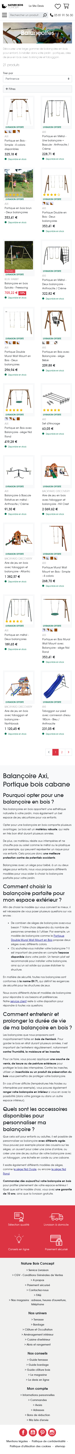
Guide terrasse (38, 1360)
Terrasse (39, 1319)
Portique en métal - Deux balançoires (17, 637)
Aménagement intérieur (38, 1334)
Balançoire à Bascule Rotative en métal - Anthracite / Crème (18, 499)
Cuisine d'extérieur (38, 1339)
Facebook (23, 1432)
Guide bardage (39, 1365)
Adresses (38, 1410)
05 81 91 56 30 (63, 15)
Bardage (38, 1324)
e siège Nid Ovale (25, 1169)
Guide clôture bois (38, 1370)
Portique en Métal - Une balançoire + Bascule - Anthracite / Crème (55, 143)
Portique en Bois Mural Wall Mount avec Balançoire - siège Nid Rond (56, 646)
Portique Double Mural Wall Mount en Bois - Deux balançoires (18, 358)
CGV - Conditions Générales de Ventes (38, 1275)
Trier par (8, 73)
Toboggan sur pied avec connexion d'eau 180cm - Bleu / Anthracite (56, 717)
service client (18, 1001)
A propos (38, 1280)
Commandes (38, 1400)
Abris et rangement (39, 1344)
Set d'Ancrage (51, 423)
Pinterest (42, 1432)
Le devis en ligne (38, 1380)
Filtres (11, 89)
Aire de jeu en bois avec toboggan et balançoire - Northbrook (16, 717)
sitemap (60, 1446)
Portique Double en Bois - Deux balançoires (54, 217)
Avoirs (38, 1405)
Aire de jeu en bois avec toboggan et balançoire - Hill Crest (55, 499)
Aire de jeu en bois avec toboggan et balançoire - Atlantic (17, 567)
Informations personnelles (39, 1395)
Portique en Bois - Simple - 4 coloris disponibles (15, 145)
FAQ (38, 1295)
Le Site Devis (36, 6)
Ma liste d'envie (38, 1420)
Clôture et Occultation (39, 1329)
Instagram (52, 1432)
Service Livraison (39, 1270)
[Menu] (4, 15)
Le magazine (38, 1375)
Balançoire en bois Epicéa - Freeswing (16, 285)
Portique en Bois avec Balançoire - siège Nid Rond (18, 432)
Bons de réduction (38, 1415)
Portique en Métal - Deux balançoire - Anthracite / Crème (54, 284)
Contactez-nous (39, 1290)
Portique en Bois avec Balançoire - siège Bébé (55, 356)
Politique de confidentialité (49, 1441)
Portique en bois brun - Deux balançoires (18, 210)
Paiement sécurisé (38, 1285)
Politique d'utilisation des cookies (31, 1446)
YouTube (33, 1432)
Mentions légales (17, 1441)
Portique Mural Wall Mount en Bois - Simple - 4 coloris (56, 572)
